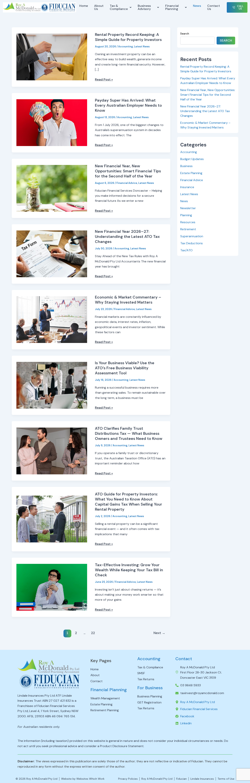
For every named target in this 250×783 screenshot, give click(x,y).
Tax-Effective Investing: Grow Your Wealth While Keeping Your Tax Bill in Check (129, 570)
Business (186, 166)
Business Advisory (144, 7)
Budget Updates (192, 159)
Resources (187, 222)
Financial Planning (172, 7)
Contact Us (213, 7)
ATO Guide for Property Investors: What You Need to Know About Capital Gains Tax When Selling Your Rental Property (128, 502)
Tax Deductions (191, 243)
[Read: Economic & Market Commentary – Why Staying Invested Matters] (51, 319)
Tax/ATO (186, 250)
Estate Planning (191, 173)
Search (184, 33)
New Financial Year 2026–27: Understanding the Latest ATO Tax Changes (127, 236)
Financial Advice (126, 183)
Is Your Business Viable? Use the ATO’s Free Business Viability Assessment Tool (124, 368)
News (197, 6)
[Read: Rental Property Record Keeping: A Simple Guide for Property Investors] (51, 57)
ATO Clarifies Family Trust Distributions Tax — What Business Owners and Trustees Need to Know (128, 433)
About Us (99, 7)
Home (83, 6)
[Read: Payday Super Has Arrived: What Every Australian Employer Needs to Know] (51, 122)
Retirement (188, 229)
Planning (186, 215)
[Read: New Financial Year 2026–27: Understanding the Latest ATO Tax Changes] (51, 254)
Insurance (187, 187)
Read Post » (104, 79)
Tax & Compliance (119, 7)
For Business (150, 688)
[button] (121, 7)
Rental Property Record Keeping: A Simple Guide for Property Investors (128, 37)
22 (93, 633)
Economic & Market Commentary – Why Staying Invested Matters (128, 300)
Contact (183, 659)
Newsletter (188, 208)
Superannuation (191, 236)
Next (159, 633)
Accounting (125, 46)
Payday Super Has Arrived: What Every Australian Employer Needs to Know (128, 105)
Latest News (142, 46)
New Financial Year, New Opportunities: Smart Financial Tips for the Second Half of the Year (128, 171)
